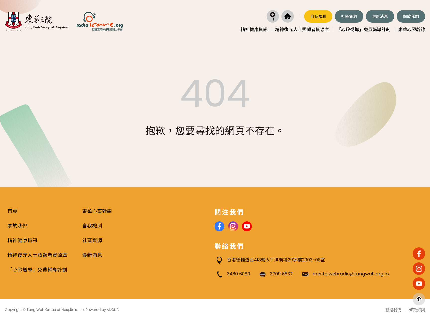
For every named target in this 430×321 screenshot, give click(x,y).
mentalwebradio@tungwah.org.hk (351, 274)
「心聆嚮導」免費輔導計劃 (363, 29)
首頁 (12, 211)
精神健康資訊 (254, 29)
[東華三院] (37, 21)
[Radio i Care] (99, 21)
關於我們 (411, 16)
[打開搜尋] (273, 16)
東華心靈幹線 (411, 29)
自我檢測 (318, 16)
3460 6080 (238, 274)
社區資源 (349, 16)
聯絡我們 (393, 310)
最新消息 (380, 16)
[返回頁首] (419, 299)
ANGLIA (113, 309)
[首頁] (287, 16)
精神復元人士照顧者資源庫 (302, 29)
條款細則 (417, 310)
